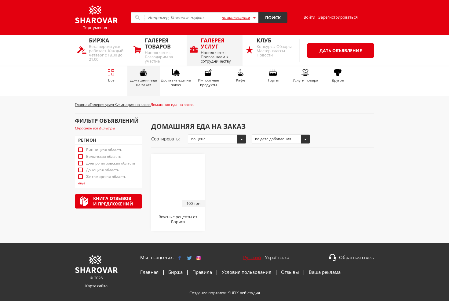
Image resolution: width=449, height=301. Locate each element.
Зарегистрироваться (338, 17)
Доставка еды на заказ (176, 82)
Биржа (175, 272)
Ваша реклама (325, 272)
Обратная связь (356, 257)
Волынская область (103, 156)
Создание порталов (207, 293)
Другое (338, 80)
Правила (202, 272)
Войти (309, 17)
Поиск (273, 17)
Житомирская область (106, 176)
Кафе (240, 80)
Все (111, 80)
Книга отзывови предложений (113, 201)
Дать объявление (340, 50)
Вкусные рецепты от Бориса (178, 219)
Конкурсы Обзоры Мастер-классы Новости (274, 47)
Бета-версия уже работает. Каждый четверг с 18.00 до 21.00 (106, 49)
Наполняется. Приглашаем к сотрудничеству (216, 50)
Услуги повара (305, 80)
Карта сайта (96, 285)
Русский (252, 257)
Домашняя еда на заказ (143, 82)
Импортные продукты (208, 82)
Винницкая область (104, 149)
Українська (277, 257)
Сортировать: (165, 139)
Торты (273, 80)
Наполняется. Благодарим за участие (159, 50)
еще (81, 183)
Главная (149, 272)
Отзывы (290, 272)
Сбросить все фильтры (95, 128)
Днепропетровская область (110, 163)
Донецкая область (102, 170)
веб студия (250, 293)
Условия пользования (246, 272)
